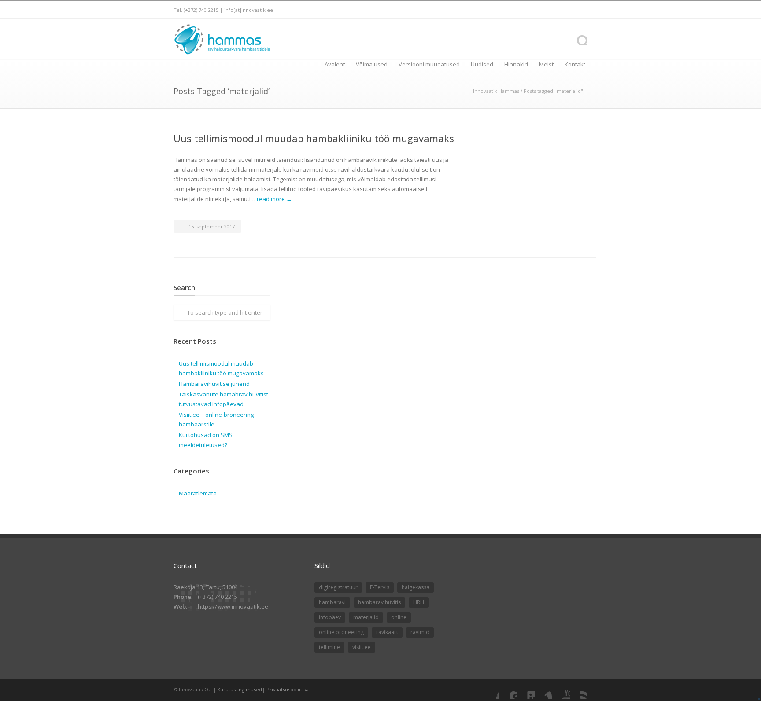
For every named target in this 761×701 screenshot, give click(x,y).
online (398, 617)
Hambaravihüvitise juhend (214, 384)
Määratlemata (198, 493)
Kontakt (575, 64)
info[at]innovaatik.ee (248, 10)
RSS (578, 690)
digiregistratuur (338, 587)
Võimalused (372, 64)
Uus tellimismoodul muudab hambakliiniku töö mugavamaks (314, 138)
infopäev (330, 617)
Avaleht (335, 64)
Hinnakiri (516, 64)
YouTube (561, 690)
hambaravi (332, 602)
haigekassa (415, 587)
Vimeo (543, 690)
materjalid (366, 617)
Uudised (482, 64)
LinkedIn (526, 690)
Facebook (490, 690)
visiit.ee (361, 647)
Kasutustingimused (240, 689)
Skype (508, 690)
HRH (418, 602)
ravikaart (387, 632)
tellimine (329, 647)
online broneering (341, 632)
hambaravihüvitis (379, 602)
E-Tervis (379, 587)
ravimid (419, 632)
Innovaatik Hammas (496, 91)
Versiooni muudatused (429, 64)
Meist (546, 64)
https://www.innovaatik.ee (233, 606)
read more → (274, 199)
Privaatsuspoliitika (287, 689)
